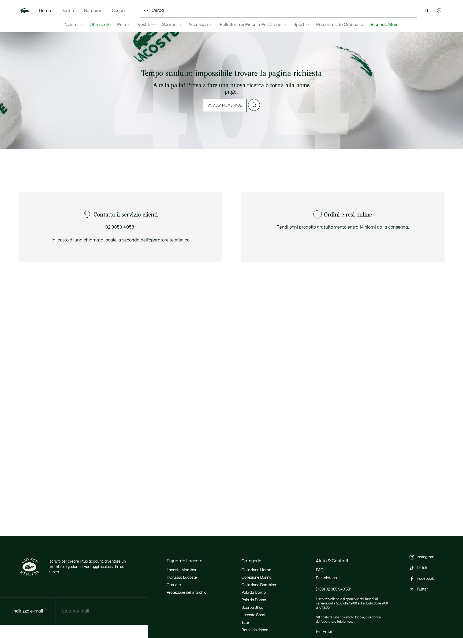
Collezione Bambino (258, 585)
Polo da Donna (253, 600)
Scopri (118, 11)
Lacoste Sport (253, 615)
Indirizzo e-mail (27, 611)
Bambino (93, 11)
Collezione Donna (256, 577)
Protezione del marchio (186, 592)
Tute (245, 622)
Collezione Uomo (256, 570)
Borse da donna (254, 630)
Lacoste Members (182, 570)
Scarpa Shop (252, 607)
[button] (439, 10)
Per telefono (326, 578)
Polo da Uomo (253, 592)
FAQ (319, 570)
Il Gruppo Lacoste (182, 577)
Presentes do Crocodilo (339, 25)
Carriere (174, 585)
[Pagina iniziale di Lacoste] (24, 11)
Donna (67, 11)
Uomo (45, 11)
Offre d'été (100, 25)
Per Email (324, 631)
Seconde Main (384, 25)
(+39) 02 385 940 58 (333, 589)
